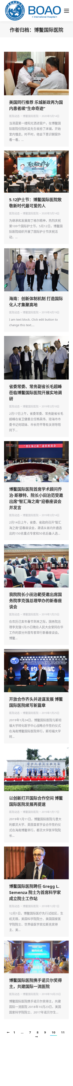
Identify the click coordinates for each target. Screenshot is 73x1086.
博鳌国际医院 (48, 29)
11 (63, 1032)
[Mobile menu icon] (66, 10)
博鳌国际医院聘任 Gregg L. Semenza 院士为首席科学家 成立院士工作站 (35, 892)
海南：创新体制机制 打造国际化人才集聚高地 (36, 302)
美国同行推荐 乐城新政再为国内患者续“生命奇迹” (36, 105)
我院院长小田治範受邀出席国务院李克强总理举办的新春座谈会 (35, 601)
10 (53, 1032)
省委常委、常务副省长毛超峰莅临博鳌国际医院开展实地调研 (35, 393)
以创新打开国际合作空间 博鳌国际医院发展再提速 (36, 801)
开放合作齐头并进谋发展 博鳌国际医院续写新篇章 (36, 702)
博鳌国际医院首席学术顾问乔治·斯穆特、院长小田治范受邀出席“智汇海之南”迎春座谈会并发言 (36, 498)
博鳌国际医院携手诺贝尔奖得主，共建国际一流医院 (35, 983)
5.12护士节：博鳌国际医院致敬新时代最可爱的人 (35, 203)
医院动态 (14, 116)
